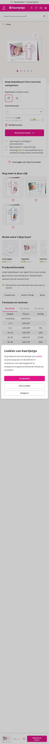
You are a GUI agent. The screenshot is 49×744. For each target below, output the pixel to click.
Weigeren (24, 393)
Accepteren (24, 378)
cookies (38, 356)
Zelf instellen (24, 385)
